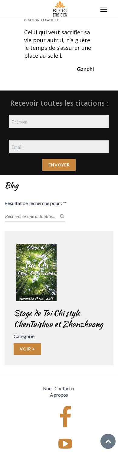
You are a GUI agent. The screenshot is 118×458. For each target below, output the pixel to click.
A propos (59, 395)
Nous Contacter (59, 388)
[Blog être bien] (60, 8)
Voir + (27, 348)
